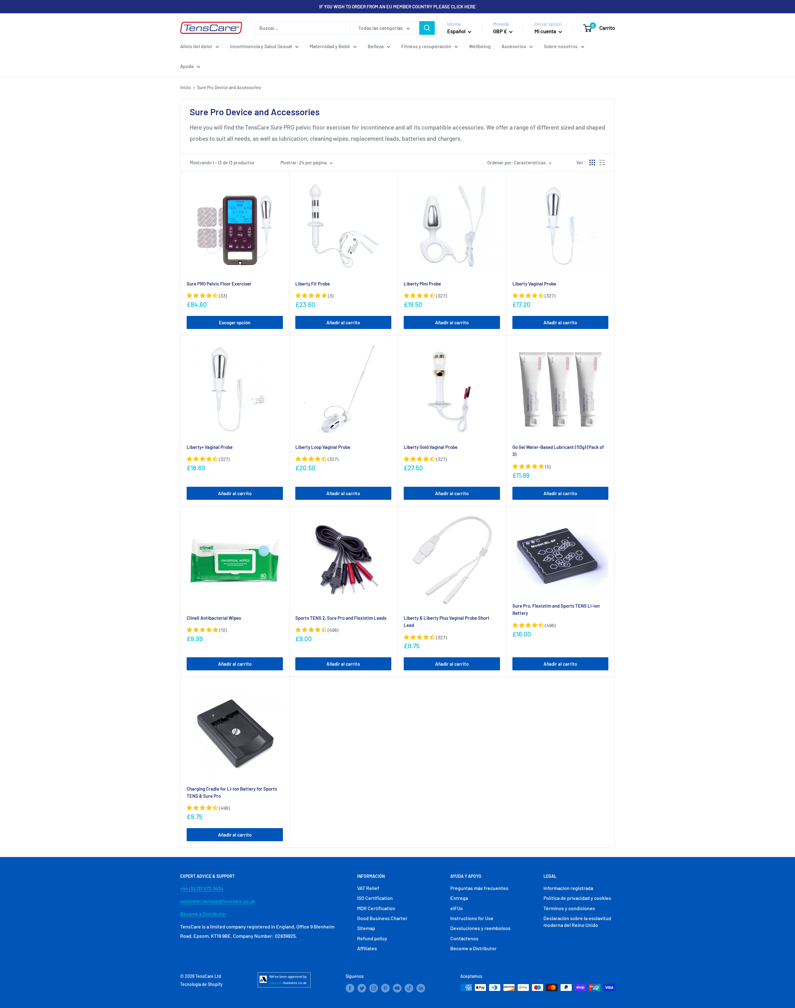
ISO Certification (375, 898)
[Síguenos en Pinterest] (385, 988)
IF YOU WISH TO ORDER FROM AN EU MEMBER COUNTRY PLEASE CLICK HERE (397, 6)
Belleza (376, 46)
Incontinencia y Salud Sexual (261, 46)
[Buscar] (427, 28)
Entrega (459, 898)
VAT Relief (368, 888)
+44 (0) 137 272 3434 (201, 888)
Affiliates (367, 948)
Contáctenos (464, 938)
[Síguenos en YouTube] (397, 988)
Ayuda (186, 66)
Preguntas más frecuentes (479, 888)
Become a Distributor (203, 914)
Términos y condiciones (569, 908)
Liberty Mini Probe (422, 283)
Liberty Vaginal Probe (534, 283)
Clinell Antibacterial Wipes (214, 618)
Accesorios (514, 46)
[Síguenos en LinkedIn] (420, 988)
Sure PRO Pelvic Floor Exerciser (219, 283)
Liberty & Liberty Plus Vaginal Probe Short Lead (446, 621)
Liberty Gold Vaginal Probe (430, 447)
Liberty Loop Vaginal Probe (322, 447)
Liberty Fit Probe (312, 283)
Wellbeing (480, 46)
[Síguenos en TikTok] (409, 988)
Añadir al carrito (343, 322)
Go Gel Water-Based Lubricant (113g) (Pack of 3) (558, 450)
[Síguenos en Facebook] (350, 988)
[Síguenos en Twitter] (361, 988)
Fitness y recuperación (426, 46)
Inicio (185, 87)
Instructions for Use (471, 918)
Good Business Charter (382, 918)
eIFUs (456, 908)
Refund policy (372, 938)
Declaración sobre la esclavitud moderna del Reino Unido (577, 921)
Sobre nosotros (561, 46)
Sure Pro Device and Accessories (229, 87)
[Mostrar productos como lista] (602, 162)
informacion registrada (568, 888)
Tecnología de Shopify (201, 984)
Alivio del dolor (196, 46)
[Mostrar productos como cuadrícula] (592, 162)
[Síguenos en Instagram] (373, 988)
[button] (207, 296)
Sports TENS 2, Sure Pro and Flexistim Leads (340, 618)
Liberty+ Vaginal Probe (210, 447)
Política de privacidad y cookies (577, 898)
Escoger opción (234, 322)
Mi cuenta (545, 31)
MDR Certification (376, 908)
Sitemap (366, 928)
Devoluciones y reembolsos (480, 928)
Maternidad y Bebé (330, 46)
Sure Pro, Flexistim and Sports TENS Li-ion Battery (556, 609)
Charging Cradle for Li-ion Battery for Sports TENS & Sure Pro (232, 792)
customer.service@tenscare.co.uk (217, 901)
